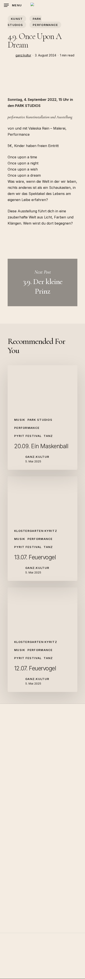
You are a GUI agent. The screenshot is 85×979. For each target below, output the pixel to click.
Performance (45, 25)
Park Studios (24, 22)
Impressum (42, 970)
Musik (19, 419)
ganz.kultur (23, 55)
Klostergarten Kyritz (35, 531)
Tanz (48, 436)
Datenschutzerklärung (42, 976)
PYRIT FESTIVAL (27, 436)
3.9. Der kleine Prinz (42, 282)
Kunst (17, 18)
